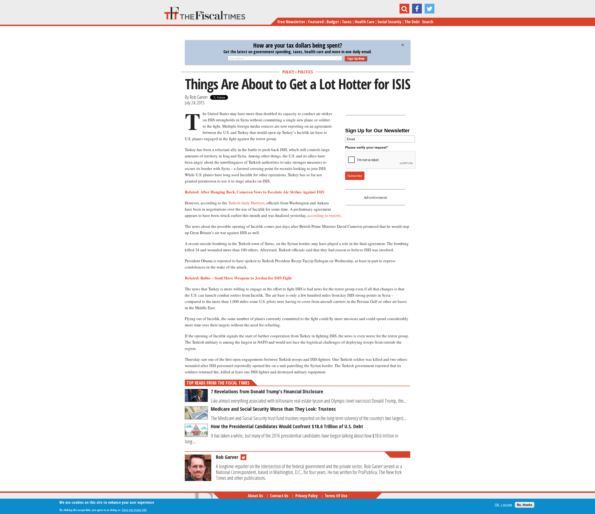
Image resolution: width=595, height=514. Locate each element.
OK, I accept (503, 504)
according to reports (324, 215)
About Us (255, 495)
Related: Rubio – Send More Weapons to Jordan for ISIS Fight (238, 278)
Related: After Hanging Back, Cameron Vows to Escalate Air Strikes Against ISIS (254, 192)
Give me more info (134, 509)
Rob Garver (199, 97)
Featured (316, 21)
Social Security (389, 21)
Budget (333, 21)
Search (427, 21)
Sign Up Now (355, 58)
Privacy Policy (306, 495)
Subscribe (354, 176)
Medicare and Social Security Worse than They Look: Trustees (273, 408)
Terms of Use (336, 495)
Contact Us (279, 495)
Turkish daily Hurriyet (246, 203)
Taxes (347, 21)
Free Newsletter (291, 21)
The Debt (412, 21)
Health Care (364, 21)
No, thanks (524, 504)
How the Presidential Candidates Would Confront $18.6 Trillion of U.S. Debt (287, 426)
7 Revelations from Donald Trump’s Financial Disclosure (267, 391)
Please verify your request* (366, 147)
